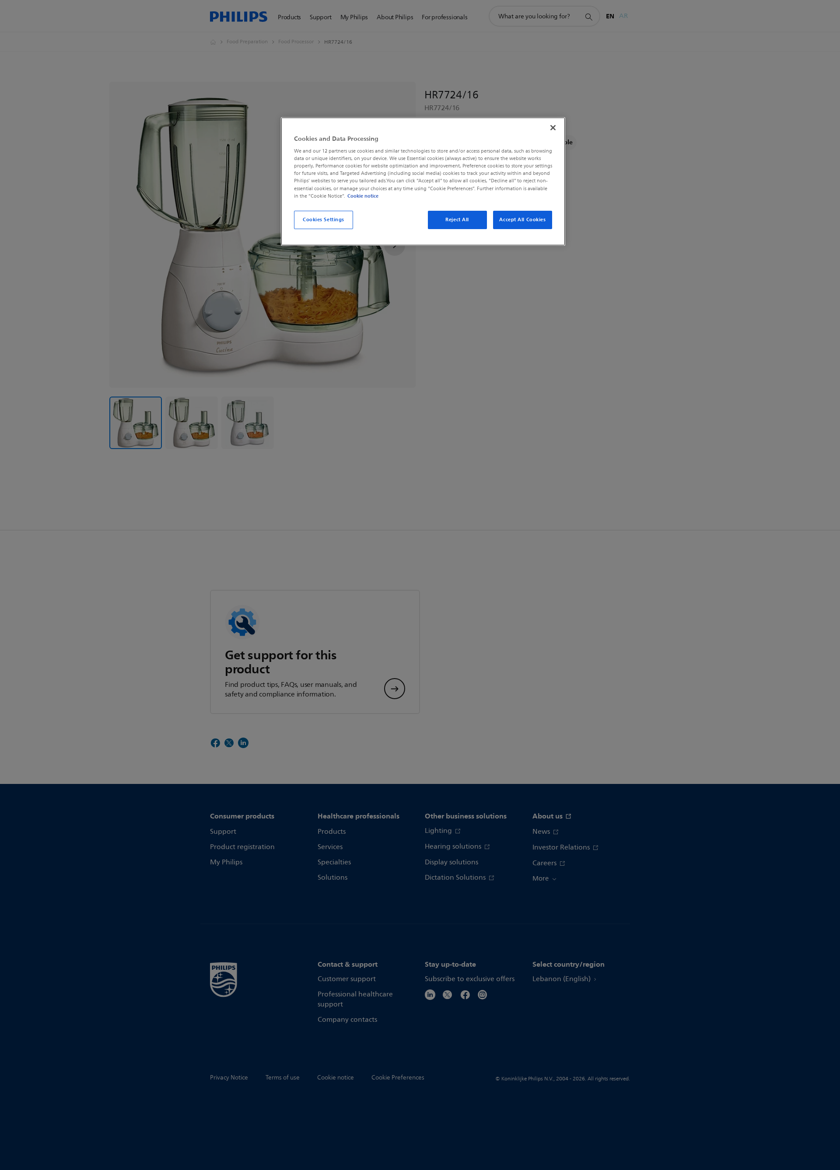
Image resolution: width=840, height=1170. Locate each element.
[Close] (553, 127)
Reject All (457, 219)
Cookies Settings (323, 219)
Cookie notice (362, 196)
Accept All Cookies (522, 219)
